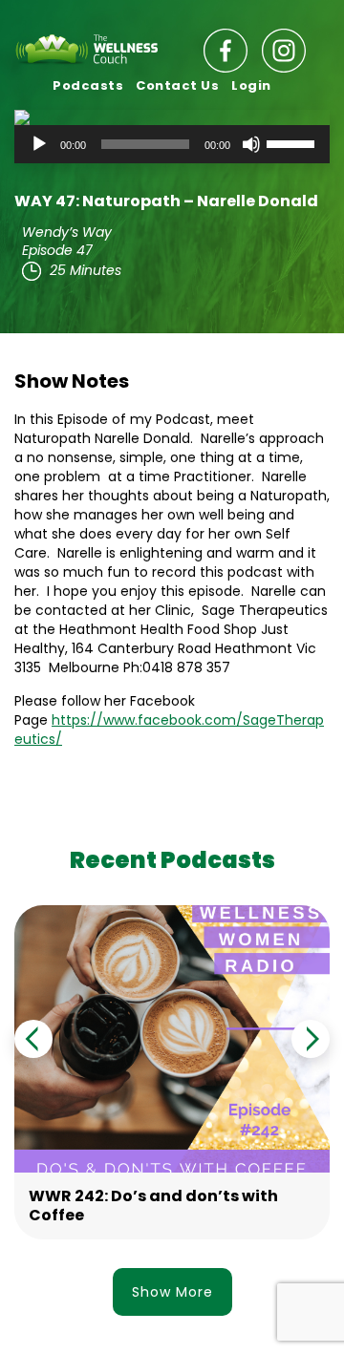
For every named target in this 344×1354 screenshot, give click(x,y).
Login (251, 85)
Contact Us (177, 85)
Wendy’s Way (67, 232)
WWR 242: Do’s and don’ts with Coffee (153, 1205)
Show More (172, 1291)
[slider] (293, 142)
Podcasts (88, 85)
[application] (172, 144)
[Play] (39, 144)
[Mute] (251, 144)
